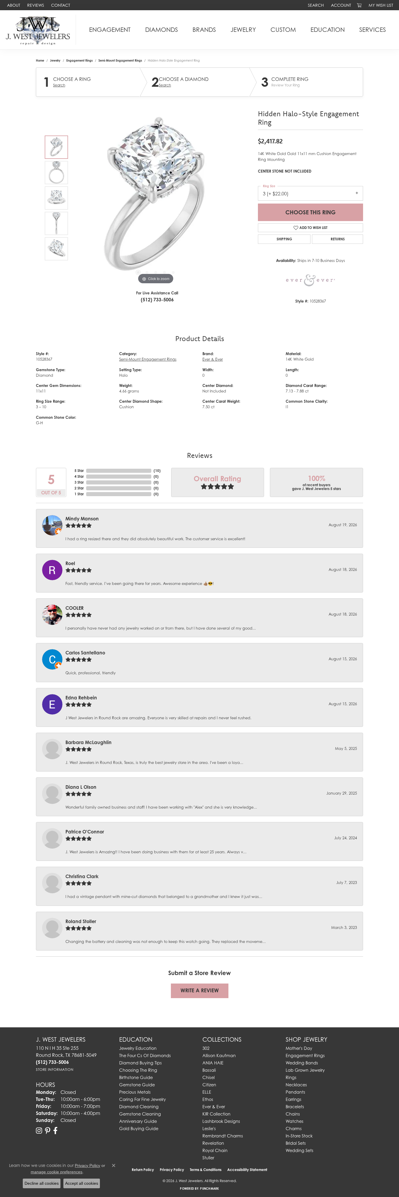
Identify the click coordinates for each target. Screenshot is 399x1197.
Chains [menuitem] (293, 1113)
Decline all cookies (42, 1183)
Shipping (284, 239)
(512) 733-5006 (157, 300)
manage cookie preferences (56, 1172)
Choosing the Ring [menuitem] (138, 1070)
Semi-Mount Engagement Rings (120, 60)
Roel (70, 563)
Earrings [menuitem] (293, 1099)
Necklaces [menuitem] (296, 1084)
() (157, 470)
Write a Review (200, 990)
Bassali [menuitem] (209, 1070)
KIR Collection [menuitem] (216, 1113)
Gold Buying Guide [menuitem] (138, 1128)
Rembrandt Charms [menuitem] (222, 1135)
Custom (283, 29)
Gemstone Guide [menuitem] (137, 1084)
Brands (204, 29)
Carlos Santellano (85, 653)
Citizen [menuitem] (209, 1084)
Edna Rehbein (81, 698)
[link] (13, 5)
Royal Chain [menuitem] (215, 1150)
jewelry (55, 60)
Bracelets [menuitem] (295, 1106)
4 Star (79, 476)
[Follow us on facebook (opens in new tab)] (55, 1130)
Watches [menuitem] (294, 1121)
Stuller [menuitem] (208, 1157)
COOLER (74, 608)
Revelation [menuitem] (213, 1143)
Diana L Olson (80, 787)
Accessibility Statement (247, 1170)
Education (327, 29)
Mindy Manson (82, 519)
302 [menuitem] (205, 1048)
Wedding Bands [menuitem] (302, 1062)
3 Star (79, 482)
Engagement (110, 29)
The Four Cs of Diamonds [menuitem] (145, 1055)
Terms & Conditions (205, 1170)
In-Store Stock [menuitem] (299, 1135)
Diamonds (161, 29)
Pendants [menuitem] (295, 1092)
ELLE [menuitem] (206, 1092)
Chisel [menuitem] (208, 1077)
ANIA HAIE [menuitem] (212, 1062)
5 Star (79, 470)
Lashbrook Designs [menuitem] (221, 1121)
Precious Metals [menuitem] (135, 1092)
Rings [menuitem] (291, 1077)
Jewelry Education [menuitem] (138, 1048)
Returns (338, 239)
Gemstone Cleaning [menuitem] (140, 1113)
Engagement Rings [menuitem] (305, 1055)
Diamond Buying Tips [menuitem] (140, 1062)
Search (59, 85)
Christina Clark (81, 876)
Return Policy (143, 1170)
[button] (315, 5)
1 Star (79, 494)
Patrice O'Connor (84, 832)
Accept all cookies (81, 1183)
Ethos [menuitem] (207, 1099)
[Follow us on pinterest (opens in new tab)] (47, 1130)
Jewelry (243, 29)
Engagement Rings (79, 60)
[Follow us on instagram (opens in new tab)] (39, 1130)
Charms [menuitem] (294, 1128)
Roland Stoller (80, 921)
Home (40, 60)
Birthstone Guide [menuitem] (136, 1077)
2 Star (79, 488)
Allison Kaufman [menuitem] (219, 1055)
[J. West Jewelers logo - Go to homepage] (39, 30)
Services (372, 29)
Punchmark (209, 1188)
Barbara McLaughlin (88, 742)
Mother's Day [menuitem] (299, 1048)
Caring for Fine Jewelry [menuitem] (142, 1099)
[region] (155, 198)
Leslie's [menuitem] (209, 1128)
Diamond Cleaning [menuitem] (139, 1106)
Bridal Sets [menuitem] (296, 1143)
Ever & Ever (212, 359)
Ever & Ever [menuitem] (213, 1106)
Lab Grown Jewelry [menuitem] (305, 1070)
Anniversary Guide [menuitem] (138, 1121)
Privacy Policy (172, 1170)
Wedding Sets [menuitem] (299, 1150)
